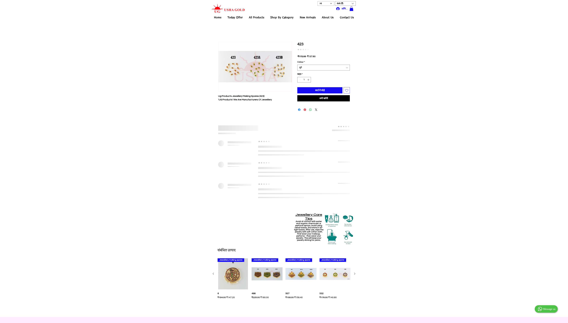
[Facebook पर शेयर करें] (299, 109)
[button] (345, 3)
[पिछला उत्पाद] (213, 273)
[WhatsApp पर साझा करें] (310, 109)
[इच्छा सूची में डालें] (347, 90)
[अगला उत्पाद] (354, 273)
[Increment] (308, 79)
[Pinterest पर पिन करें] (305, 109)
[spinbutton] (304, 79)
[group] (284, 286)
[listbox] (345, 3)
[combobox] (323, 67)
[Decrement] (299, 79)
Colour (301, 62)
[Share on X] (316, 109)
